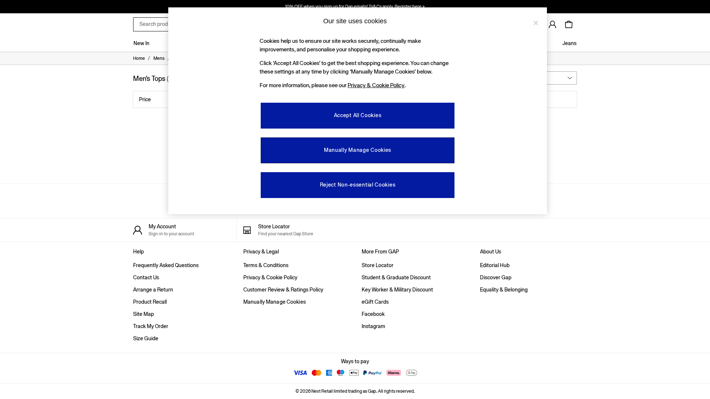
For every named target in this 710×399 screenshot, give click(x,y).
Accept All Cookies (358, 115)
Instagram (373, 326)
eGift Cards (375, 302)
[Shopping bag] (569, 24)
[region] (357, 110)
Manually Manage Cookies (274, 302)
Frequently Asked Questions (166, 265)
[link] (552, 24)
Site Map (143, 314)
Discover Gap (495, 277)
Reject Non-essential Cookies (358, 185)
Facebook (373, 314)
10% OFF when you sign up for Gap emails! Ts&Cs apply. (355, 6)
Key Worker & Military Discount (397, 290)
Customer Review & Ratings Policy (283, 290)
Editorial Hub (495, 265)
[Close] (536, 23)
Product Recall (150, 302)
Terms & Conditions (265, 265)
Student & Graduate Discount (396, 277)
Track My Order (150, 326)
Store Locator (377, 265)
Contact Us (146, 277)
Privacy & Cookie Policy (270, 277)
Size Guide (145, 338)
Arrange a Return (153, 290)
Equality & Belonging (504, 290)
